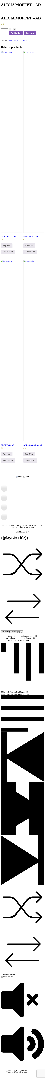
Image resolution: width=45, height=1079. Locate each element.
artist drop (26, 40)
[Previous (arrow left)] (4, 539)
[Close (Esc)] (37, 2)
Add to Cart (16, 33)
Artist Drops (13, 40)
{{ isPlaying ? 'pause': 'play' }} (12, 632)
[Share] (31, 2)
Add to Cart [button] (8, 252)
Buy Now (30, 33)
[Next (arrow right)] (41, 539)
